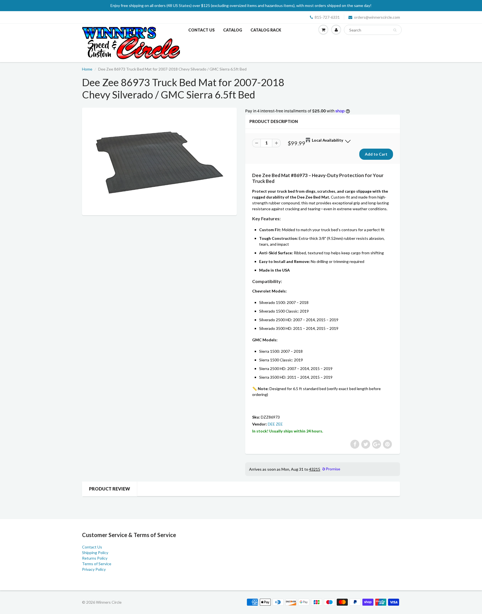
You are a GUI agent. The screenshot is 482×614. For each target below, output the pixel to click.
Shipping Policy (95, 552)
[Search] (395, 30)
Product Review (109, 488)
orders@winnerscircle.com (377, 17)
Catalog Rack (265, 30)
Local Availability (327, 140)
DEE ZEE (275, 424)
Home (87, 69)
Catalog (232, 30)
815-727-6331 (327, 17)
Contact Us (201, 30)
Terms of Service (96, 563)
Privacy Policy (94, 569)
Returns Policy (94, 558)
